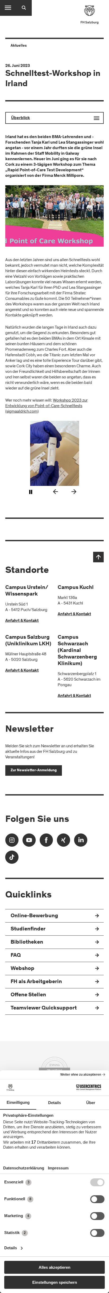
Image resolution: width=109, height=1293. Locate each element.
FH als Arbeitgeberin (36, 982)
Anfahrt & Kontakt (22, 621)
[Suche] (24, 8)
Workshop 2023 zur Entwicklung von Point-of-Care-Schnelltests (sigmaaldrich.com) (46, 405)
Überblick (20, 118)
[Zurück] (55, 492)
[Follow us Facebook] (46, 842)
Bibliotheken (27, 942)
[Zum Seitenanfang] (98, 557)
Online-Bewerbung (34, 916)
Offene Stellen (28, 995)
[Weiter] (73, 492)
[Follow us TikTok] (12, 859)
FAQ (16, 955)
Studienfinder (28, 929)
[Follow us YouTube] (29, 842)
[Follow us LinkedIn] (80, 842)
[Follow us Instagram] (12, 842)
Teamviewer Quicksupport (44, 1008)
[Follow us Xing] (63, 842)
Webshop (22, 969)
